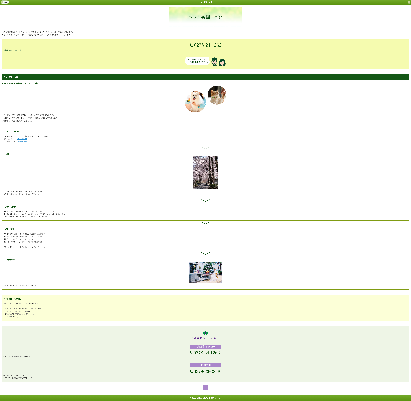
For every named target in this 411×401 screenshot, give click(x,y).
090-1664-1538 (22, 141)
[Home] (409, 2)
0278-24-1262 (22, 139)
